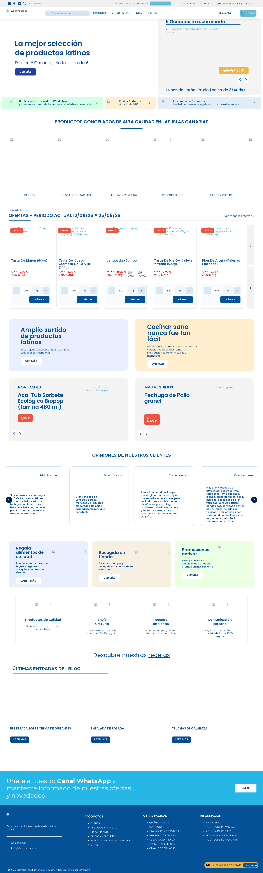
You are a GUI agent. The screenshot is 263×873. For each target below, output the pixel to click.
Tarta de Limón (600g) (29, 260)
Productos (101, 13)
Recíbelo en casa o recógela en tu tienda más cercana (206, 104)
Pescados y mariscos (77, 195)
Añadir (39, 299)
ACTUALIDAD (206, 3)
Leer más (19, 739)
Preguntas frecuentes (164, 844)
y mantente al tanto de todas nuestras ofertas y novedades (56, 104)
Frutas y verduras (124, 195)
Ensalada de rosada (107, 728)
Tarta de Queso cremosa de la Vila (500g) (74, 264)
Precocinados (172, 195)
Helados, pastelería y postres (110, 840)
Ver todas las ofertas (238, 216)
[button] (25, 71)
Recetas (152, 13)
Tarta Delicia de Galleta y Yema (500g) (173, 262)
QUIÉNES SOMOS (225, 3)
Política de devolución (221, 839)
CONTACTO (250, 3)
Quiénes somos (159, 822)
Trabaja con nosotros (164, 831)
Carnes (29, 195)
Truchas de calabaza (189, 728)
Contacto (155, 827)
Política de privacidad (221, 827)
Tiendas (137, 13)
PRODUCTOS (93, 816)
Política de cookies (218, 831)
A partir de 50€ (128, 104)
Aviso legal (213, 822)
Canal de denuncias (162, 848)
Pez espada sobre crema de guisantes (40, 728)
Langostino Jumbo (122, 260)
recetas (159, 655)
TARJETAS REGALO (188, 3)
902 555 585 (35, 3)
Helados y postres (220, 195)
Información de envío (163, 835)
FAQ (239, 3)
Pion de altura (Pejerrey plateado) (221, 262)
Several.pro (84, 870)
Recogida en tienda (162, 839)
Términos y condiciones (221, 835)
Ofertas (123, 13)
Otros (94, 844)
